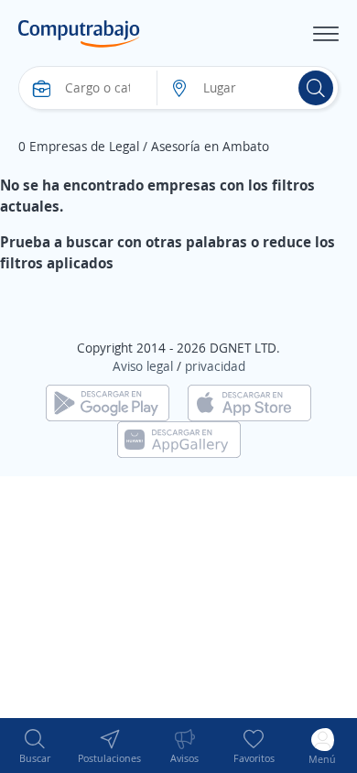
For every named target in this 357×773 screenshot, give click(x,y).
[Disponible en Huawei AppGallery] (179, 437)
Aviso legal (143, 366)
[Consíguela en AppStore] (249, 400)
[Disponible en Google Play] (107, 400)
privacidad (215, 366)
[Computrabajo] (79, 34)
